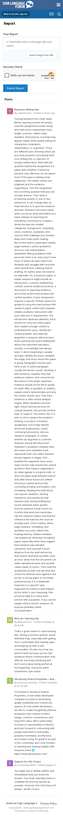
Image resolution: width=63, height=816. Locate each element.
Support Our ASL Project (27, 761)
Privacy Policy (48, 803)
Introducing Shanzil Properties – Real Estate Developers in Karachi (34, 679)
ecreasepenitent (27, 765)
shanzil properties (27, 682)
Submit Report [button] (15, 88)
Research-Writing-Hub (26, 109)
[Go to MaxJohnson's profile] (10, 620)
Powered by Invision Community (31, 811)
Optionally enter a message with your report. (29, 43)
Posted (44, 113)
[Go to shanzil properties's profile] (10, 681)
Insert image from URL (41, 55)
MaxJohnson (25, 621)
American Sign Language (21, 803)
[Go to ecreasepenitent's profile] (10, 763)
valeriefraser (25, 113)
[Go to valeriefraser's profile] (10, 111)
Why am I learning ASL (26, 618)
